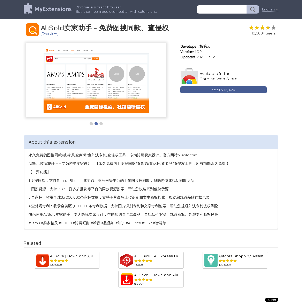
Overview (49, 34)
